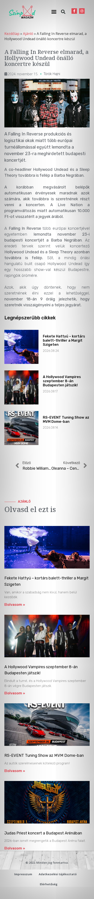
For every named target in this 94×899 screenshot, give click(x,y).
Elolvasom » (14, 604)
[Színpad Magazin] (22, 11)
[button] (54, 12)
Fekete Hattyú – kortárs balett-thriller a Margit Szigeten (64, 340)
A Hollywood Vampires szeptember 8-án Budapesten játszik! (62, 381)
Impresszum (23, 874)
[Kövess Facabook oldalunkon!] (74, 11)
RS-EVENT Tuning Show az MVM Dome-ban (66, 419)
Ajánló (28, 33)
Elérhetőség (48, 884)
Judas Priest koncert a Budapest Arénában (43, 833)
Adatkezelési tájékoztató (58, 874)
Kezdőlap (11, 33)
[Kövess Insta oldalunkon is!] (82, 11)
